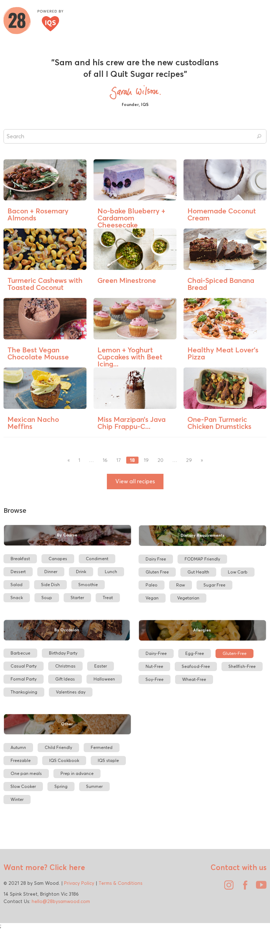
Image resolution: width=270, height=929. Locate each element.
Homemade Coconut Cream (221, 214)
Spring (61, 786)
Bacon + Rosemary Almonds (38, 214)
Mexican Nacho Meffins (33, 423)
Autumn (18, 747)
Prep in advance (77, 773)
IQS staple (108, 760)
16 (105, 460)
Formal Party (24, 679)
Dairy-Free (156, 653)
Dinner (50, 571)
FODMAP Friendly (202, 559)
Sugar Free (214, 585)
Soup (46, 597)
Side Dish (50, 584)
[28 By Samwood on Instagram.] (227, 887)
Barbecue (20, 653)
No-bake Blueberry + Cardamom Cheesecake (131, 217)
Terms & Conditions (120, 883)
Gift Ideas (65, 679)
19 (146, 460)
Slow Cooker (23, 786)
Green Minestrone (126, 280)
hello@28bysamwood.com (61, 901)
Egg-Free (194, 653)
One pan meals (26, 773)
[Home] (33, 19)
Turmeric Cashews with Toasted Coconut (45, 284)
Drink (81, 571)
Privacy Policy (79, 883)
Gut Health (198, 572)
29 (189, 460)
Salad (16, 584)
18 (132, 460)
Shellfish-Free (242, 666)
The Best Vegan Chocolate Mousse (38, 353)
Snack (17, 597)
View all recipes (135, 481)
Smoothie (88, 584)
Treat (108, 597)
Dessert (18, 571)
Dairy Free (156, 559)
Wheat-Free (194, 679)
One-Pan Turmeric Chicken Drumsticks (219, 423)
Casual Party (24, 666)
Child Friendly (58, 747)
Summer (94, 786)
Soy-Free (154, 679)
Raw (180, 585)
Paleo (152, 585)
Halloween (104, 679)
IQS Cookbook (64, 760)
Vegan (152, 597)
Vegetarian (188, 597)
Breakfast (20, 558)
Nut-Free (154, 666)
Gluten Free (157, 572)
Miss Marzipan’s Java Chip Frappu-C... (131, 423)
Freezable (21, 760)
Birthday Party (63, 653)
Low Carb (238, 572)
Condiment (97, 558)
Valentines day (70, 692)
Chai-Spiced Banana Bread (220, 284)
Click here (66, 867)
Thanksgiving (24, 692)
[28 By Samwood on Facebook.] (243, 887)
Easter (100, 666)
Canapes (58, 558)
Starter (77, 597)
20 (160, 460)
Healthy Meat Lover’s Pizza (222, 353)
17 (118, 460)
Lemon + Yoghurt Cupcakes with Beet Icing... (129, 356)
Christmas (65, 666)
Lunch (111, 571)
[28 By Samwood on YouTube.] (259, 887)
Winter (17, 799)
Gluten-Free (234, 653)
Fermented (101, 747)
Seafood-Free (196, 666)
